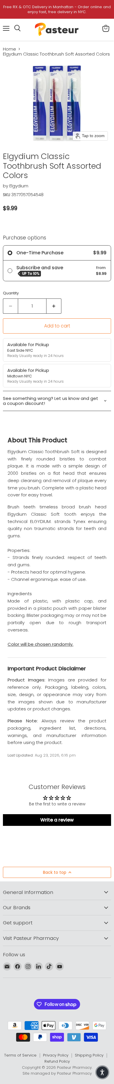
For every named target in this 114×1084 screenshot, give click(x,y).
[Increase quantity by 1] (53, 306)
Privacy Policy (55, 1055)
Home (9, 48)
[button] (102, 1072)
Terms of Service (20, 1055)
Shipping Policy (89, 1055)
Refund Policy (57, 1061)
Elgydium (18, 186)
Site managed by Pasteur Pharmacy (57, 1073)
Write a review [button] (57, 820)
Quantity (11, 293)
